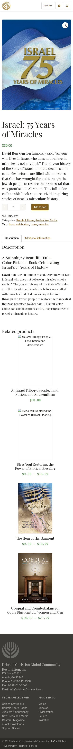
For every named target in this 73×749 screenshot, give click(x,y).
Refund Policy (58, 741)
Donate (48, 6)
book (12, 224)
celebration (22, 224)
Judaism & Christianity (15, 712)
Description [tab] (12, 238)
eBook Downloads (13, 724)
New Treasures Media (15, 716)
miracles (44, 224)
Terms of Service (28, 745)
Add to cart (39, 207)
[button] (65, 25)
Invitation (44, 720)
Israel (34, 224)
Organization (46, 712)
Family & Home (25, 220)
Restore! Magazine (13, 720)
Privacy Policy (9, 745)
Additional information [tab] (37, 238)
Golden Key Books (46, 220)
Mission (43, 708)
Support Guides (11, 728)
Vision (42, 704)
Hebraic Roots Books (14, 708)
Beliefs (43, 716)
